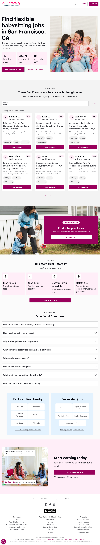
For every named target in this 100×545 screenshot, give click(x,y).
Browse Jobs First (35, 69)
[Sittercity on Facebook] (46, 504)
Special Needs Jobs (80, 408)
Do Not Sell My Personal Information (74, 539)
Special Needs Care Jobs (83, 527)
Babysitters (50, 519)
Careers (44, 499)
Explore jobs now (50, 300)
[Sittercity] (11, 4)
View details (17, 147)
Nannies (50, 522)
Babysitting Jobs (83, 519)
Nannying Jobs (83, 522)
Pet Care (50, 532)
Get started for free (12, 69)
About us (32, 499)
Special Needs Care (50, 527)
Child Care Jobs (83, 524)
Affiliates (16, 519)
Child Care (50, 524)
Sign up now (71, 237)
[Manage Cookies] (3, 541)
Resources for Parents (17, 527)
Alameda (36, 423)
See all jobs (49, 196)
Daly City (19, 406)
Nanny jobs (63, 408)
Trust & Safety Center (17, 522)
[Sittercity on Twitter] (50, 504)
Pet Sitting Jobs (63, 416)
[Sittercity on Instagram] (54, 504)
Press (67, 499)
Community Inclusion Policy (16, 524)
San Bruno (19, 423)
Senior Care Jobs (80, 416)
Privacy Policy (51, 539)
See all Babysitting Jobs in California (28, 430)
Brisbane (36, 406)
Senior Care (50, 530)
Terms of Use (38, 539)
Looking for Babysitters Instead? (72, 430)
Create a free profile (74, 472)
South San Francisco (19, 415)
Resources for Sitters (16, 530)
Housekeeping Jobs (72, 423)
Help (75, 4)
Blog (55, 499)
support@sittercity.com (84, 541)
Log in (83, 4)
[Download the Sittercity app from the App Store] (50, 511)
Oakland (36, 415)
